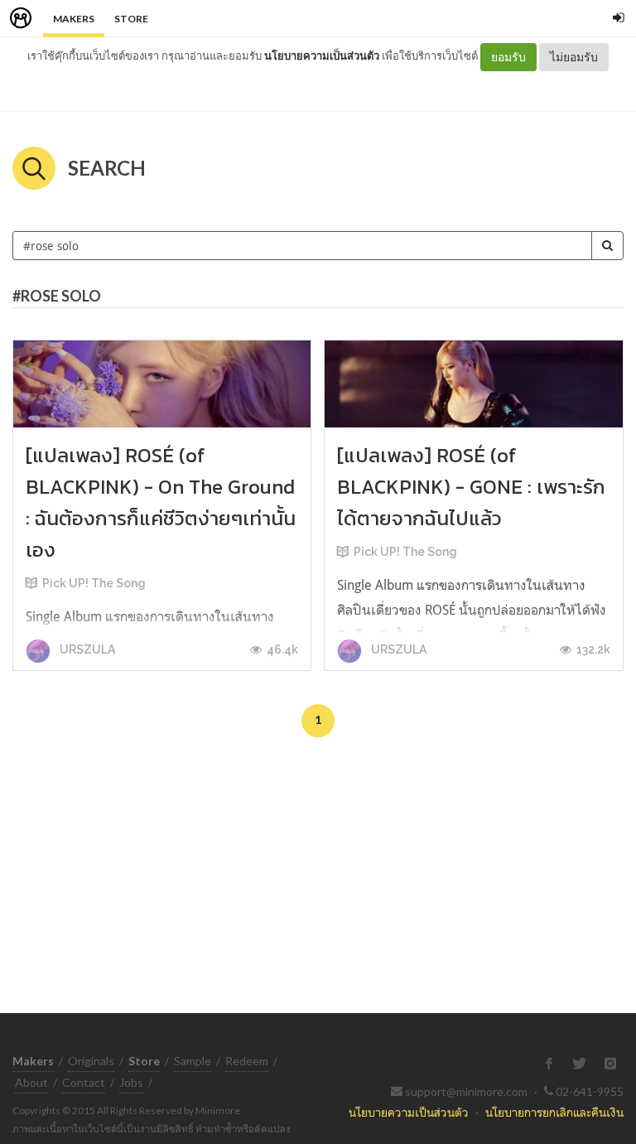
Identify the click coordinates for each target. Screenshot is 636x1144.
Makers (73, 18)
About (31, 1082)
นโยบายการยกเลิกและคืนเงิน (554, 1112)
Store (131, 18)
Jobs (131, 1082)
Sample (192, 1061)
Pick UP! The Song (94, 583)
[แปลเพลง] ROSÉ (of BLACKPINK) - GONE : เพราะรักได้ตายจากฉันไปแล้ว (471, 487)
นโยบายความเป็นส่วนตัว (321, 55)
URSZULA (86, 649)
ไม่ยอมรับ (574, 57)
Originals (91, 1061)
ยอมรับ (508, 57)
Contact (83, 1082)
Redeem (246, 1061)
